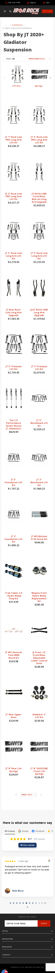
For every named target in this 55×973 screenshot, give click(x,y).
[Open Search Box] (10, 11)
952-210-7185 (14, 2)
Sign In (33, 2)
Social (5, 931)
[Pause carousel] (27, 907)
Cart (48, 2)
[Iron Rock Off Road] (26, 11)
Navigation (7, 939)
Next (50, 78)
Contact (6, 955)
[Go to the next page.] (41, 794)
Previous (4, 78)
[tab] (8, 903)
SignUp (44, 923)
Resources (7, 947)
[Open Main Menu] (5, 11)
